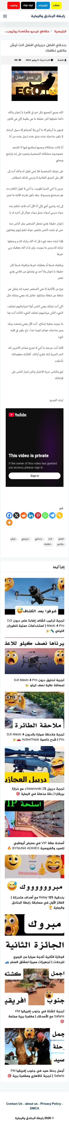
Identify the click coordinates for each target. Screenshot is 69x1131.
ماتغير (60, 544)
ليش (12, 539)
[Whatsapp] (45, 515)
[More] (9, 522)
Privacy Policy (50, 1104)
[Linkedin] (31, 515)
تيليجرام (43, 5)
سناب (56, 5)
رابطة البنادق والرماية (48, 16)
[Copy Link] (59, 515)
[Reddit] (23, 515)
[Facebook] (9, 515)
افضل (60, 539)
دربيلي (25, 539)
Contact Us (14, 1104)
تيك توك (28, 5)
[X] (16, 515)
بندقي (38, 539)
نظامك (47, 544)
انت (50, 539)
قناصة (60, 60)
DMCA (34, 1108)
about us (31, 1104)
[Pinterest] (38, 515)
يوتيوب (14, 5)
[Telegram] (52, 515)
